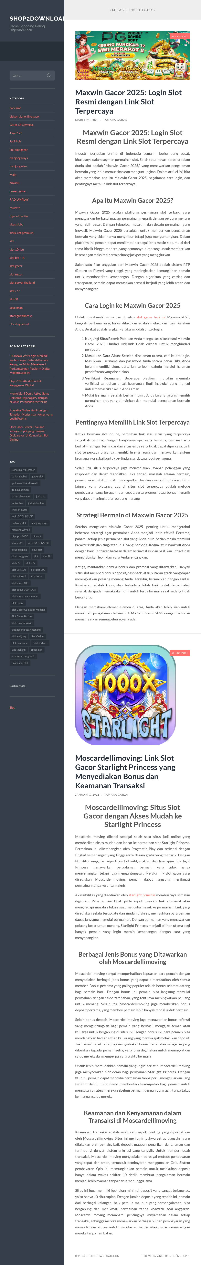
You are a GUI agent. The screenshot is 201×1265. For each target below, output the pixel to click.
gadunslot (37, 476)
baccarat (15, 108)
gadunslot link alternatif (25, 483)
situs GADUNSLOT (38, 543)
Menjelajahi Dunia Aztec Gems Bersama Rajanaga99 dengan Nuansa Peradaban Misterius (29, 398)
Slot (12, 707)
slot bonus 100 (20, 583)
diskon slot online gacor (25, 116)
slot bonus (37, 576)
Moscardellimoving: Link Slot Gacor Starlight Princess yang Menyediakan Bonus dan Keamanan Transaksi (125, 771)
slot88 (14, 299)
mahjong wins (18, 166)
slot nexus (16, 274)
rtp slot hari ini (19, 216)
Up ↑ (186, 1256)
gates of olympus (21, 496)
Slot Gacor (18, 603)
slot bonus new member (25, 596)
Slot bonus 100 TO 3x (24, 589)
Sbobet (37, 536)
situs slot (37, 549)
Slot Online (37, 636)
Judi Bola (15, 141)
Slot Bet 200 (38, 569)
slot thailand (19, 649)
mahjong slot (19, 523)
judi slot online (36, 503)
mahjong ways (19, 158)
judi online (17, 503)
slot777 (15, 291)
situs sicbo (16, 224)
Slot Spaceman (20, 643)
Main (13, 174)
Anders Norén (168, 1256)
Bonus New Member (23, 469)
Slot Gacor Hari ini (22, 616)
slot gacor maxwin (22, 623)
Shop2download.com (46, 18)
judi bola (40, 496)
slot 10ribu (17, 249)
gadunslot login (20, 489)
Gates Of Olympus (22, 124)
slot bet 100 (17, 257)
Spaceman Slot (20, 663)
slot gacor (16, 266)
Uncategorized (19, 324)
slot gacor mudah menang (26, 629)
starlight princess (21, 316)
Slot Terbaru (40, 643)
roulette (15, 208)
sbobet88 (17, 543)
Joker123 (16, 133)
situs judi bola (19, 549)
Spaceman (36, 649)
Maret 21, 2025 (87, 119)
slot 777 (30, 563)
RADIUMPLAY (19, 199)
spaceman (16, 307)
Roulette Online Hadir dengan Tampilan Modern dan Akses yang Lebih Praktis (31, 414)
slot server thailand (22, 282)
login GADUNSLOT (22, 516)
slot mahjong (19, 636)
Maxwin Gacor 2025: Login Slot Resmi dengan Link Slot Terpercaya (128, 101)
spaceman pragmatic (23, 656)
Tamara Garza (115, 119)
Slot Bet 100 (19, 569)
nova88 (14, 183)
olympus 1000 (20, 536)
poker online (18, 191)
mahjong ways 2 (21, 529)
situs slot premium (21, 233)
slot (12, 241)
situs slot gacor (20, 556)
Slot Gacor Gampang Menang (28, 609)
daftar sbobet (19, 476)
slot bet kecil (19, 576)
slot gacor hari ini (151, 317)
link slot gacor (19, 149)
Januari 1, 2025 (87, 794)
